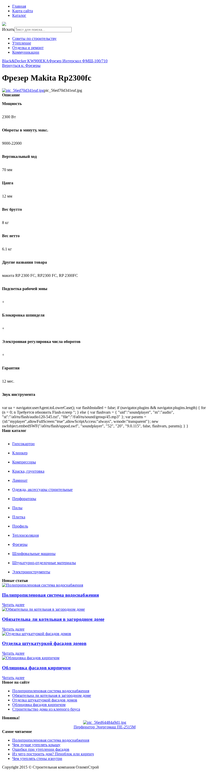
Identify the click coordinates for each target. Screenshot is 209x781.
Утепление (21, 43)
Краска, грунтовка (28, 471)
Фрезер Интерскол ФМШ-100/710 (78, 61)
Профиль (20, 526)
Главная (19, 6)
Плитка (18, 517)
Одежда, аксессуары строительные (42, 489)
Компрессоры (24, 462)
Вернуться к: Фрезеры (21, 65)
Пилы (17, 508)
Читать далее (13, 605)
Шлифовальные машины (34, 553)
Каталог (19, 15)
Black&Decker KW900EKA (25, 61)
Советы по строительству (34, 38)
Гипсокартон (23, 444)
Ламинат (20, 480)
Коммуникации (25, 52)
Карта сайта (22, 11)
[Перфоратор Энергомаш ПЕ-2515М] (104, 722)
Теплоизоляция (25, 535)
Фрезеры (20, 544)
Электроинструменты (31, 572)
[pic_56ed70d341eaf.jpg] (23, 90)
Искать (8, 29)
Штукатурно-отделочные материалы (44, 563)
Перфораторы (24, 499)
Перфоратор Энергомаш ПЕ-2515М (105, 727)
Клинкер (20, 453)
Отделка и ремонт (28, 48)
